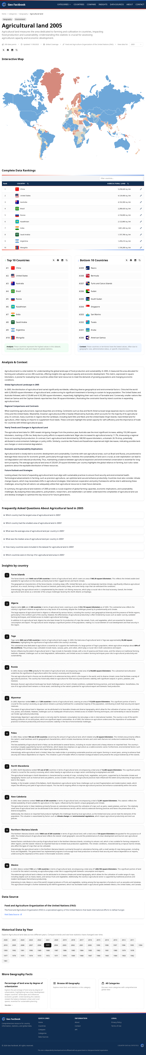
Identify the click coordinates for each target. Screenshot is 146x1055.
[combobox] (136, 44)
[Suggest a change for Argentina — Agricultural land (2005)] (141, 241)
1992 (14, 950)
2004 (56, 945)
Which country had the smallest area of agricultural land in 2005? (34, 523)
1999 (98, 945)
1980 (115, 950)
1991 (22, 950)
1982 (98, 950)
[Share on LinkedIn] (12, 50)
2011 (132, 940)
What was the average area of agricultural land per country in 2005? (35, 531)
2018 (73, 940)
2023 (31, 940)
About (129, 4)
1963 (124, 956)
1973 (39, 956)
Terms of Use (116, 1026)
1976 (14, 956)
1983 (90, 950)
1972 (48, 956)
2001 (81, 945)
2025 (14, 940)
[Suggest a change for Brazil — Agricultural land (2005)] (141, 208)
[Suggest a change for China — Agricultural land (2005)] (141, 189)
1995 (132, 945)
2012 (124, 940)
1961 (5, 961)
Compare (91, 4)
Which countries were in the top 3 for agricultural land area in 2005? (35, 555)
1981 (107, 950)
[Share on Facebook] (8, 50)
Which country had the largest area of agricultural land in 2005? (33, 515)
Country (21, 183)
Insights (103, 4)
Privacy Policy (116, 1022)
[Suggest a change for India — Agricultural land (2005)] (141, 228)
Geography (7, 19)
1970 (64, 956)
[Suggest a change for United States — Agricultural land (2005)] (141, 195)
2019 (64, 940)
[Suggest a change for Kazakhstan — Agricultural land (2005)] (141, 221)
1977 (5, 956)
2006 (39, 945)
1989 (39, 950)
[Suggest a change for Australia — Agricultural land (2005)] (141, 202)
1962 (132, 956)
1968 (81, 956)
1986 (64, 950)
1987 (56, 950)
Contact (140, 4)
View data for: (123, 44)
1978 (132, 950)
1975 (22, 956)
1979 (124, 950)
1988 (48, 950)
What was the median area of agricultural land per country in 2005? (35, 539)
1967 (90, 956)
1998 (106, 945)
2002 (73, 945)
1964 (115, 956)
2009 (14, 945)
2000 (90, 945)
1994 (140, 945)
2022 (39, 940)
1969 (73, 956)
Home (40, 1022)
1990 (31, 950)
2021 (48, 940)
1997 (115, 945)
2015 (98, 940)
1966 (98, 956)
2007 (31, 945)
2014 (107, 940)
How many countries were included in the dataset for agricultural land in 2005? (40, 547)
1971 (56, 956)
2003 (64, 945)
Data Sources (117, 4)
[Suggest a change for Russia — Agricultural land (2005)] (141, 215)
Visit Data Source (12, 914)
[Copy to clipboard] (16, 50)
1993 (5, 950)
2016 (90, 940)
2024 (22, 940)
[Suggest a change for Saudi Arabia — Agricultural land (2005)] (141, 234)
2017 (81, 940)
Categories (42, 1033)
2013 (115, 940)
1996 (123, 945)
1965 (107, 956)
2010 (5, 945)
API (76, 1029)
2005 (48, 945)
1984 (81, 950)
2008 (22, 945)
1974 (31, 956)
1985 (73, 950)
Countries (79, 4)
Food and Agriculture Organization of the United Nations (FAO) (89, 44)
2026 (5, 940)
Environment (20, 19)
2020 (56, 940)
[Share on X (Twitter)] (3, 50)
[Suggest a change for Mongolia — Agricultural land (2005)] (141, 247)
